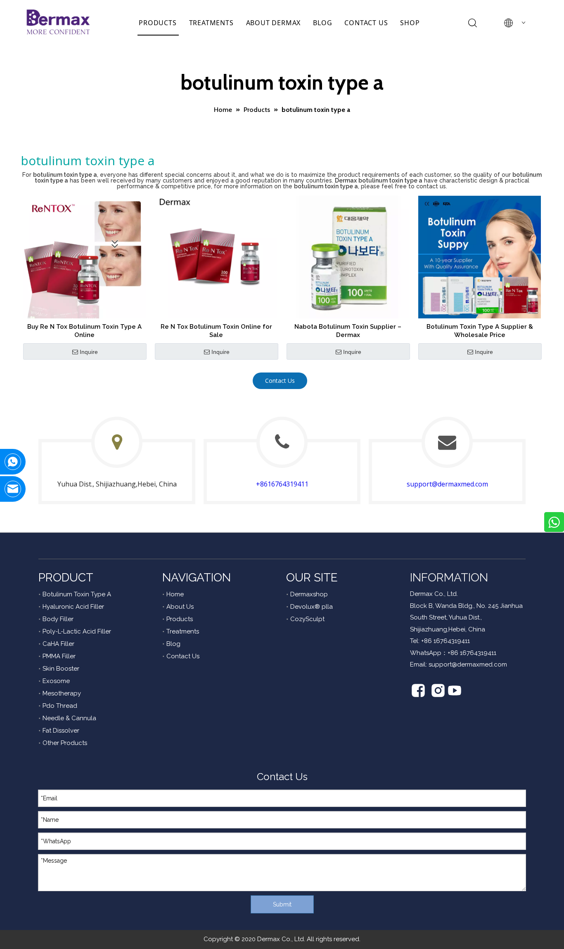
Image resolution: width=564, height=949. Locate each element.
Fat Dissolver (61, 730)
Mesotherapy (62, 693)
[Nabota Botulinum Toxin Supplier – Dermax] (348, 256)
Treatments (182, 631)
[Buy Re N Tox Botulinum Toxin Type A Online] (84, 256)
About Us (180, 606)
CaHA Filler (58, 644)
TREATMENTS (211, 22)
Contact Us (280, 380)
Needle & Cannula (69, 718)
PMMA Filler (59, 656)
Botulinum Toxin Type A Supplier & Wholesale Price (480, 331)
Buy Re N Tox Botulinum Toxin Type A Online (84, 331)
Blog (173, 644)
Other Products (65, 743)
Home (175, 594)
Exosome (56, 681)
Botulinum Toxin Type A (77, 594)
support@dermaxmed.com (447, 484)
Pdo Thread (60, 705)
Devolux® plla (311, 606)
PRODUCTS (157, 22)
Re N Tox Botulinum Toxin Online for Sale (216, 331)
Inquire (89, 352)
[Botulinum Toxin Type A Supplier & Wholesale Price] (479, 256)
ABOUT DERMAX (273, 22)
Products (179, 619)
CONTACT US (366, 22)
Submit (282, 904)
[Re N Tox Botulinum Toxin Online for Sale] (216, 256)
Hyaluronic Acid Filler (73, 606)
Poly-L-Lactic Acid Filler (77, 631)
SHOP (409, 22)
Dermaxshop (309, 594)
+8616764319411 (282, 484)
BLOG (322, 22)
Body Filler (58, 619)
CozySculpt (307, 619)
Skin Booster (61, 668)
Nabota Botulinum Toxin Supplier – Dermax (347, 331)
